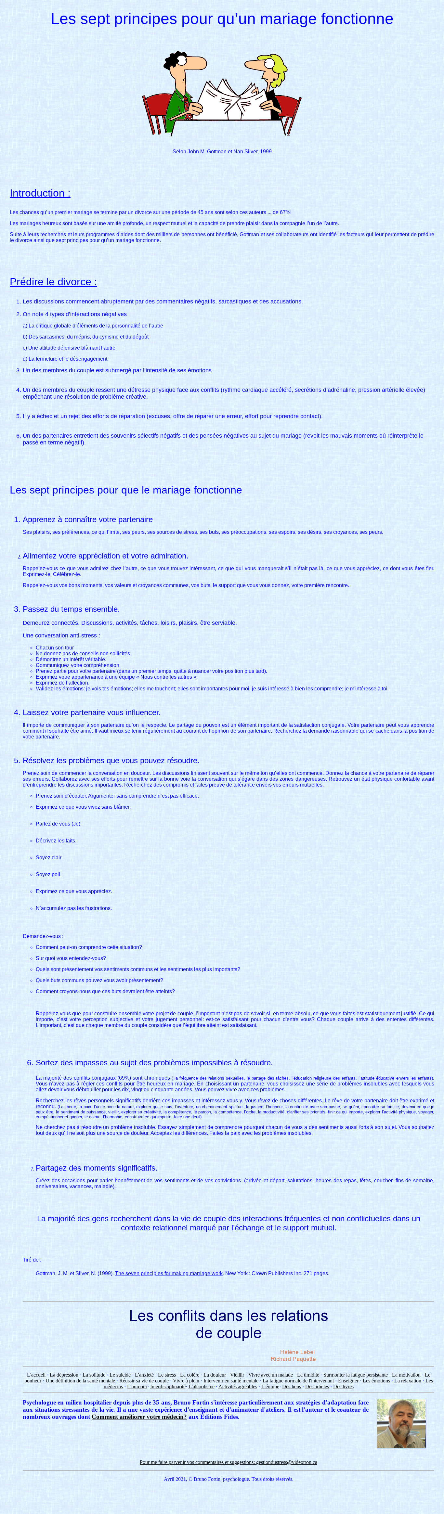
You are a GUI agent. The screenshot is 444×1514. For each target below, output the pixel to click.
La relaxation (407, 1380)
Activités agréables (237, 1386)
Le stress (167, 1375)
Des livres (343, 1386)
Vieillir (237, 1375)
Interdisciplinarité (168, 1386)
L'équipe (270, 1386)
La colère (189, 1375)
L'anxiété (144, 1375)
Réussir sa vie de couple (144, 1380)
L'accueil (36, 1375)
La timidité (308, 1375)
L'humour (137, 1386)
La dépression (64, 1375)
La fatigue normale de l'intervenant (298, 1380)
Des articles (317, 1386)
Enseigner (348, 1380)
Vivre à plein (186, 1380)
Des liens (291, 1386)
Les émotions (376, 1380)
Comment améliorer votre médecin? (139, 1416)
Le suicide (120, 1375)
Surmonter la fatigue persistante (356, 1375)
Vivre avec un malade (270, 1375)
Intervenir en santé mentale (230, 1380)
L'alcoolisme (202, 1386)
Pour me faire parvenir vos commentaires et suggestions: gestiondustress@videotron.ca (228, 1462)
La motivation (406, 1375)
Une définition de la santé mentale (80, 1380)
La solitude (94, 1375)
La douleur (214, 1375)
